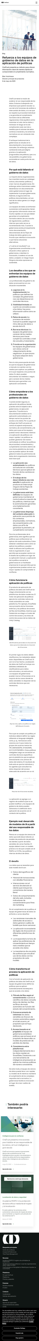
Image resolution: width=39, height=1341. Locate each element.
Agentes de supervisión (9, 1302)
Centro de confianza (9, 1250)
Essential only (19, 1333)
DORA (4, 1306)
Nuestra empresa (8, 1285)
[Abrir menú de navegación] (36, 3)
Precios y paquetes (8, 1279)
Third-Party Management (10, 1254)
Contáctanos (6, 1294)
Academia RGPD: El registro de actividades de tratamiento (16, 1261)
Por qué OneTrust (8, 1275)
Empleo (5, 1287)
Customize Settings (19, 1328)
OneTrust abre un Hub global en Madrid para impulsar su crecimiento (19, 1268)
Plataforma (6, 1277)
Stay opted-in (19, 1338)
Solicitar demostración (9, 1296)
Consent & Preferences (9, 1252)
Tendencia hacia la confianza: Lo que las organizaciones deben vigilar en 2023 (19, 1264)
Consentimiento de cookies (11, 1304)
